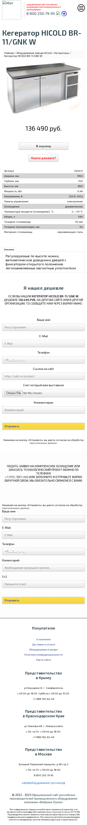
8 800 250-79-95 (40, 13)
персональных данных (43, 442)
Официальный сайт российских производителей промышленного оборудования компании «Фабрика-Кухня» (43, 798)
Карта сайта (43, 659)
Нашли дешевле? (43, 158)
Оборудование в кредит (43, 649)
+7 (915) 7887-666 (17, 477)
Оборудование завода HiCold (34, 52)
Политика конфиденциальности (43, 654)
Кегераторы (61, 52)
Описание (9, 249)
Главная (9, 52)
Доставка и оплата (43, 644)
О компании (43, 639)
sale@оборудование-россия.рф (43, 782)
